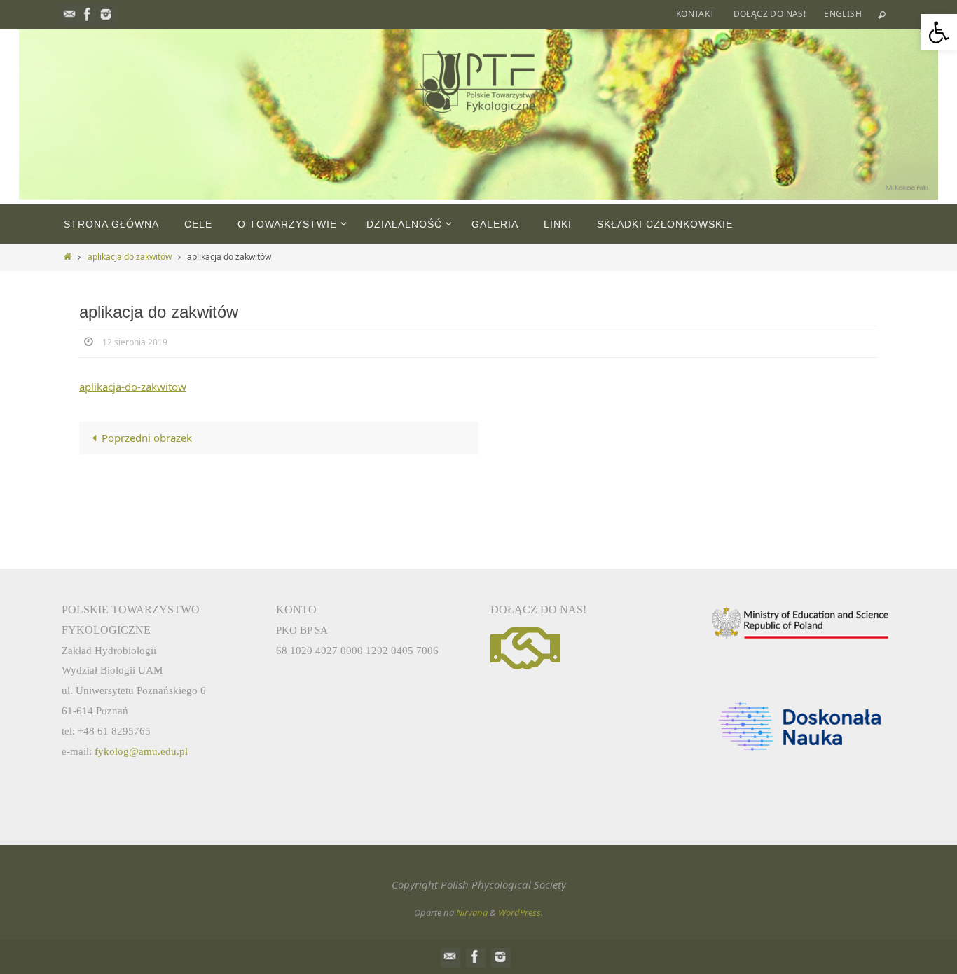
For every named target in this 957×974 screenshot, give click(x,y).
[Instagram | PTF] (106, 14)
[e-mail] (69, 14)
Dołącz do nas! (770, 14)
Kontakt (695, 14)
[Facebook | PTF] (87, 14)
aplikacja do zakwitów (130, 257)
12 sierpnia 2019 (134, 342)
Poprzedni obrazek (147, 438)
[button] (939, 32)
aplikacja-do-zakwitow (132, 387)
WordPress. (520, 912)
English (843, 14)
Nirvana (472, 912)
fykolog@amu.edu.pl (141, 751)
